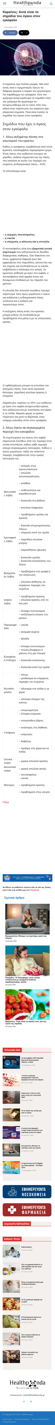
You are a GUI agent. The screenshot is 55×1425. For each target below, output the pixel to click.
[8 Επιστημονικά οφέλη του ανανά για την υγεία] (11, 1321)
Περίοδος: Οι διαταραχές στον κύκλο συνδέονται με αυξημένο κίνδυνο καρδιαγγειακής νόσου (22, 979)
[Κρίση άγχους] (11, 1251)
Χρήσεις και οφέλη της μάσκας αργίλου (29, 1353)
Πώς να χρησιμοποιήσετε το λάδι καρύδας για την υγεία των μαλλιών (31, 1267)
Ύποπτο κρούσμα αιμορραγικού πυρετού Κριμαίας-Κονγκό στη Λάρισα (32, 1078)
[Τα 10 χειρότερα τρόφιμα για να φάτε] (11, 1303)
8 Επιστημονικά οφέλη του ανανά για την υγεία (31, 1318)
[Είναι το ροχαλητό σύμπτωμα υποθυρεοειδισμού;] (11, 1286)
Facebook (34, 890)
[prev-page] (4, 1179)
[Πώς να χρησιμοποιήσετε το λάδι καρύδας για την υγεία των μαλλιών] (11, 1268)
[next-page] (8, 1179)
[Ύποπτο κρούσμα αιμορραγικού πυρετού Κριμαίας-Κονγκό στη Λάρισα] (11, 1079)
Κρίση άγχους (26, 1247)
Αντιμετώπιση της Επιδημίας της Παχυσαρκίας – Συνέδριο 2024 (32, 1165)
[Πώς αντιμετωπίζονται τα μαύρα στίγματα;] (11, 1339)
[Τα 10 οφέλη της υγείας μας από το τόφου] (11, 1114)
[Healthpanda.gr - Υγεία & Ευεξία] (27, 3)
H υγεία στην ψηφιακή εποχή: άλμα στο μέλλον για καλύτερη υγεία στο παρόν (31, 1130)
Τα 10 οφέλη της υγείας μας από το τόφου (31, 1112)
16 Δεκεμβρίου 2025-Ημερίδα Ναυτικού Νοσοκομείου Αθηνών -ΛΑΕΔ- (32, 1060)
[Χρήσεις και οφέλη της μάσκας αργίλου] (11, 1356)
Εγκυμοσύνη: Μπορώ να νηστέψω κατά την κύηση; (25, 937)
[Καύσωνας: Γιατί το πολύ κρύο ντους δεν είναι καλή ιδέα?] (11, 1097)
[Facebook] (24, 1401)
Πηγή (6, 802)
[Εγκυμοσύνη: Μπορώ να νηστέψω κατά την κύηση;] (27, 919)
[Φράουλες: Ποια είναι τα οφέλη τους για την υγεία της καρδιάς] (27, 1004)
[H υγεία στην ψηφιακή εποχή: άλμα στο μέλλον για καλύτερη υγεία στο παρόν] (11, 1132)
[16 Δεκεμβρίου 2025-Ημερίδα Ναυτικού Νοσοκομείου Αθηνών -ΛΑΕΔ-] (11, 1062)
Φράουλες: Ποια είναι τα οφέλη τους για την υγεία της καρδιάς (25, 1022)
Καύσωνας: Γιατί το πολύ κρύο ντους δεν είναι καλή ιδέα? (31, 1095)
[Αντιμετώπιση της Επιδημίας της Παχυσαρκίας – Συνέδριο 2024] (11, 1167)
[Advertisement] (27, 204)
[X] (31, 1401)
